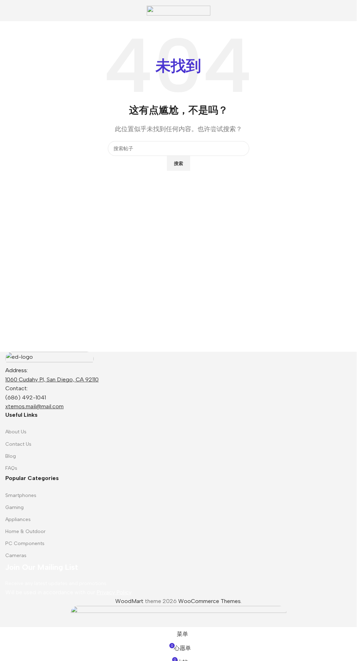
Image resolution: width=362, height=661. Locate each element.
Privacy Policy (114, 592)
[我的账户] (348, 11)
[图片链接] (49, 358)
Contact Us (18, 444)
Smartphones (20, 495)
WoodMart (129, 601)
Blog (10, 456)
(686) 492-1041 (25, 397)
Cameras (16, 555)
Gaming (14, 507)
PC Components (25, 543)
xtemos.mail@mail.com (34, 406)
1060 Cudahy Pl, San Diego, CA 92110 (52, 379)
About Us (16, 432)
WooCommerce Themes (209, 601)
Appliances (18, 519)
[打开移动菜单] (8, 11)
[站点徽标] (178, 10)
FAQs (11, 468)
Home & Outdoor (25, 531)
